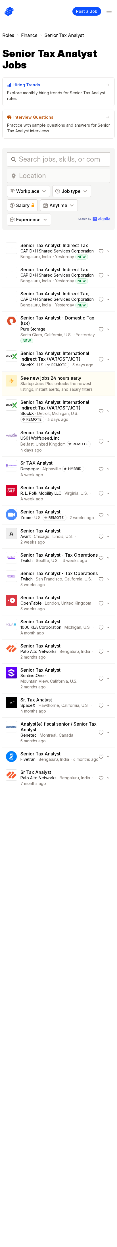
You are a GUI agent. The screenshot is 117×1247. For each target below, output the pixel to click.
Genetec (28, 735)
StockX (27, 364)
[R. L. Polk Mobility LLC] (11, 493)
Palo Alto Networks (38, 651)
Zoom (25, 517)
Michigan (60, 413)
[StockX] (11, 359)
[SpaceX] (11, 705)
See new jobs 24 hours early (50, 378)
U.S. (68, 334)
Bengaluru (30, 256)
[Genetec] (11, 732)
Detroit (43, 413)
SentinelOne (32, 675)
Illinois (57, 536)
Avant (25, 536)
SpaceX (27, 705)
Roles (8, 35)
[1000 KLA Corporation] (11, 627)
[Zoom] (11, 515)
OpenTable (31, 603)
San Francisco (49, 578)
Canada (66, 735)
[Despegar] (11, 469)
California (53, 334)
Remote (59, 365)
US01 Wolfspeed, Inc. (40, 438)
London (52, 603)
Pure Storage (32, 329)
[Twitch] (11, 557)
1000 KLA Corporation (40, 627)
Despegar (29, 468)
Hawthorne (49, 705)
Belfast (27, 444)
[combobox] (62, 176)
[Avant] (11, 536)
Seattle (42, 560)
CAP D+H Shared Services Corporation (57, 250)
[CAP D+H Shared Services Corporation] (11, 251)
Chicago (41, 536)
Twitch (26, 560)
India (46, 256)
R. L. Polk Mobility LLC (40, 493)
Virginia (71, 493)
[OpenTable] (11, 603)
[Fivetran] (11, 756)
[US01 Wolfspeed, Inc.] (11, 441)
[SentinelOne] (11, 678)
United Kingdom (51, 444)
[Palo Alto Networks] (11, 651)
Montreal (48, 735)
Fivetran (27, 759)
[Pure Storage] (11, 329)
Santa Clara (31, 334)
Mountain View (34, 681)
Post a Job (86, 11)
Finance (29, 35)
